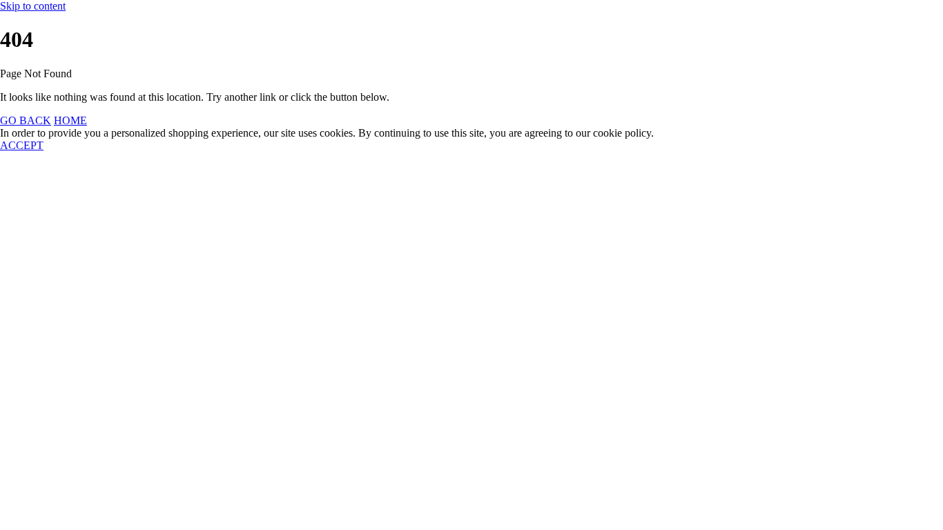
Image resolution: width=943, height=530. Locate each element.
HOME (70, 120)
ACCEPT (21, 145)
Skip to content (33, 6)
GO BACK (25, 120)
